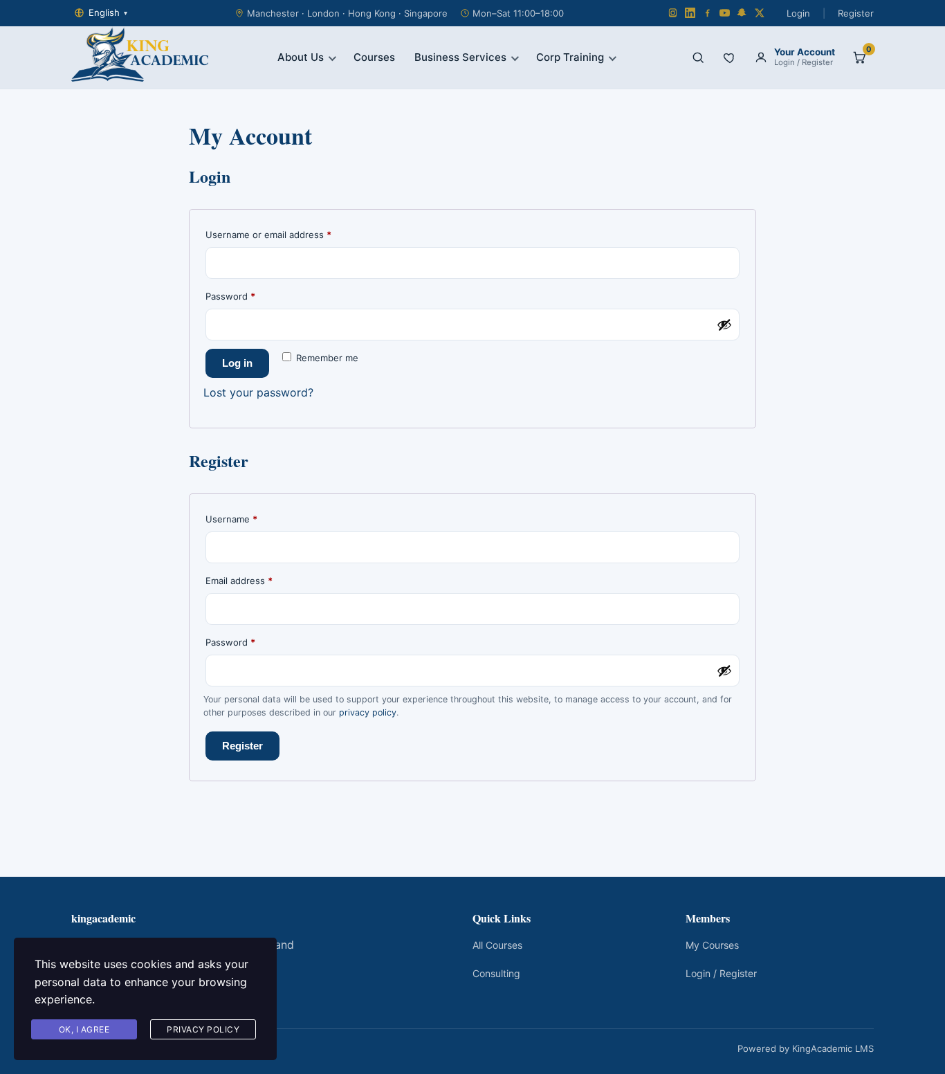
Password (249, 296)
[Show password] (724, 324)
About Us (300, 57)
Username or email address (287, 234)
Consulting (496, 973)
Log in (237, 363)
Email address (258, 580)
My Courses (712, 945)
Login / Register (721, 973)
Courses (374, 57)
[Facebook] (707, 13)
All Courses (497, 945)
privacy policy (367, 712)
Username (250, 519)
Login (798, 13)
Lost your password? (258, 392)
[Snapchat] (742, 13)
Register (856, 13)
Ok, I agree (84, 1029)
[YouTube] (724, 13)
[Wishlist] (729, 57)
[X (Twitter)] (759, 13)
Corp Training (570, 57)
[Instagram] (673, 13)
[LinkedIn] (690, 13)
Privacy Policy (203, 1029)
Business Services (460, 57)
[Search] (698, 57)
